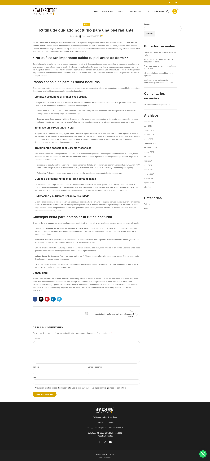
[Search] (167, 11)
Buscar (147, 24)
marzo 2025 (148, 130)
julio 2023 (147, 187)
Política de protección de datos (105, 417)
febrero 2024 (149, 174)
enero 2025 (148, 139)
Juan (84, 36)
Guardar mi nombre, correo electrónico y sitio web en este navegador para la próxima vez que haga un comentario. (80, 388)
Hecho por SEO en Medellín (105, 457)
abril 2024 (148, 165)
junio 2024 (148, 161)
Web (34, 377)
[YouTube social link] (175, 2)
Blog (86, 24)
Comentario (38, 338)
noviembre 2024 (150, 148)
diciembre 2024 (150, 143)
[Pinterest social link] (47, 299)
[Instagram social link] (172, 2)
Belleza (147, 204)
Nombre (36, 367)
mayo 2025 (148, 122)
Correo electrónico (95, 367)
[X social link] (41, 299)
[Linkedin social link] (53, 299)
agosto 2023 (149, 183)
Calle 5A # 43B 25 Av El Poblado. (101, 433)
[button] (203, 454)
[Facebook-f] (99, 442)
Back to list (86, 313)
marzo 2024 (148, 170)
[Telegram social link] (59, 299)
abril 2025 (148, 126)
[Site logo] (45, 11)
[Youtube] (110, 442)
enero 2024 (148, 178)
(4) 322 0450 (96, 428)
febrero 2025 (149, 135)
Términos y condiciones (105, 422)
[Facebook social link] (170, 2)
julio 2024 (147, 156)
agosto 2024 (149, 152)
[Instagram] (105, 442)
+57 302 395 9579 (116, 428)
